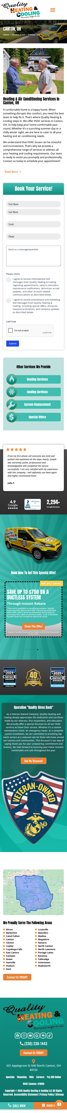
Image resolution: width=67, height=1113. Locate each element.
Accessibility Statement (26, 1094)
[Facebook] (17, 1035)
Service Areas (19, 34)
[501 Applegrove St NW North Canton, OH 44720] (33, 1061)
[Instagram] (24, 1035)
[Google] (37, 1035)
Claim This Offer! (33, 626)
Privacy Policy (47, 1094)
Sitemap (60, 1094)
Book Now (52, 1105)
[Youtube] (30, 1035)
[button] (53, 10)
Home (6, 34)
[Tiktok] (49, 1035)
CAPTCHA (11, 321)
